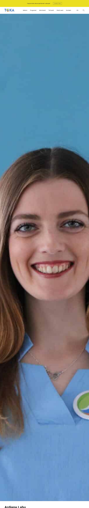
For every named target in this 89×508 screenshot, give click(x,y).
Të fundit (51, 10)
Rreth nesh (60, 10)
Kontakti (68, 10)
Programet (33, 10)
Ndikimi (25, 10)
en (77, 10)
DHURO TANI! (57, 3)
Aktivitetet (42, 10)
